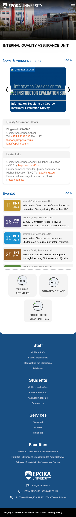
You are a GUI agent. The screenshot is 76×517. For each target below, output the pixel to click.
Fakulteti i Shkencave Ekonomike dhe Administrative (38, 457)
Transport (38, 422)
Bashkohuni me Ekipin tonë (38, 363)
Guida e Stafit (38, 352)
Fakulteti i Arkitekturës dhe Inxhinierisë (38, 451)
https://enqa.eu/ (46, 172)
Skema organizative (38, 357)
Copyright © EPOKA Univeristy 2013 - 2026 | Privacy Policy (32, 512)
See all (68, 60)
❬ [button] (7, 89)
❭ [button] (69, 89)
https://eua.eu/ (16, 179)
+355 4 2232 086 (20, 136)
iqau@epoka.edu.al (17, 143)
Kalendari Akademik (38, 398)
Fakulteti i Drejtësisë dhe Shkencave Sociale (38, 462)
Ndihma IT (38, 433)
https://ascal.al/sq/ (28, 165)
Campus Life (38, 403)
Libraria (38, 427)
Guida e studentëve (38, 387)
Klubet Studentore (38, 392)
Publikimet (38, 368)
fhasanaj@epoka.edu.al (19, 139)
